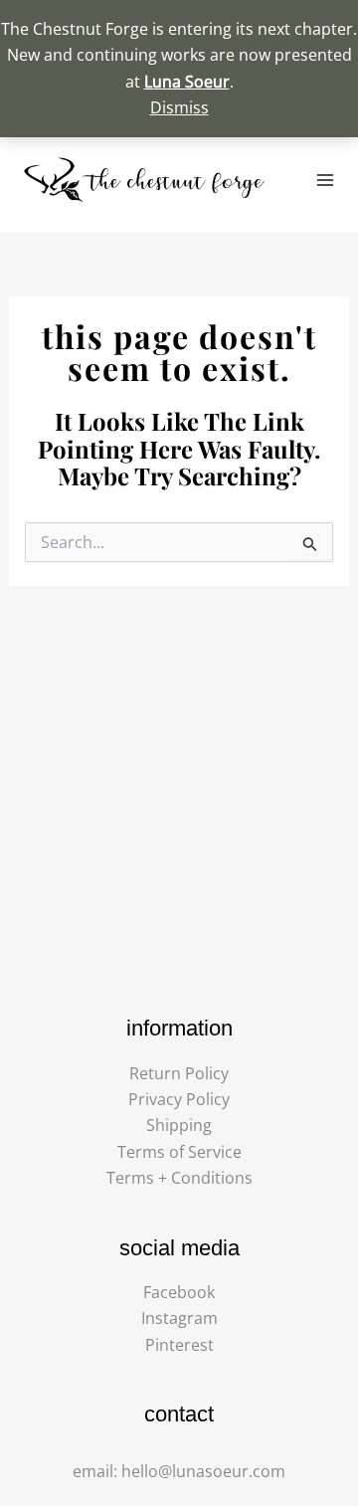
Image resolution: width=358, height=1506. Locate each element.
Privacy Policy (179, 1099)
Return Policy (179, 1073)
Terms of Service (179, 1152)
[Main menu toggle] (325, 180)
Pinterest (179, 1345)
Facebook (179, 1292)
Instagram (179, 1318)
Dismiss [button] (179, 107)
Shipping (179, 1125)
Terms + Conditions (179, 1178)
